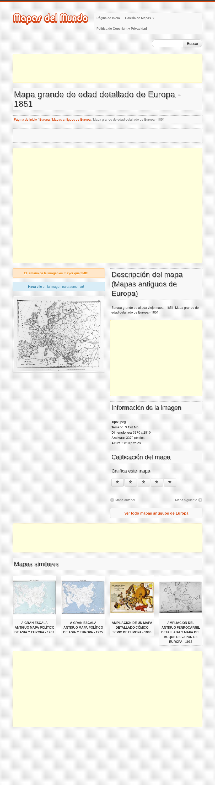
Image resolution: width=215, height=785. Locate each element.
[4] (157, 482)
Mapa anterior (125, 499)
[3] (144, 482)
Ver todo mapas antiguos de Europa (156, 513)
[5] (170, 482)
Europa (44, 119)
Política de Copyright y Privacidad (121, 28)
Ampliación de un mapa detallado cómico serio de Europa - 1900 (132, 627)
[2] (131, 482)
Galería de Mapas (138, 18)
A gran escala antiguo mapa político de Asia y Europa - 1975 (83, 627)
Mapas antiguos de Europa (71, 119)
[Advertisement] (107, 68)
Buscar (192, 43)
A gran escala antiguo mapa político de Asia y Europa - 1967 (34, 627)
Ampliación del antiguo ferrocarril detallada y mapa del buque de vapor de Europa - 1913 (180, 632)
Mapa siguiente (186, 499)
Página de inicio (108, 18)
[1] (117, 482)
